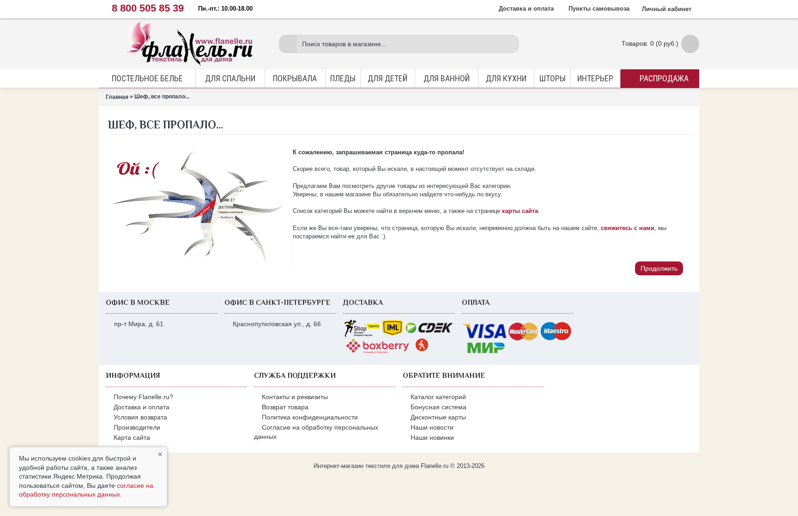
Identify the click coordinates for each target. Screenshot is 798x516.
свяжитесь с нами (627, 228)
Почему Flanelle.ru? (143, 397)
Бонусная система (438, 407)
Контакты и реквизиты (295, 397)
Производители (137, 427)
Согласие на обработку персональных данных (316, 432)
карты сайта (520, 210)
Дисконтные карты (438, 417)
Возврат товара (285, 407)
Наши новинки (432, 437)
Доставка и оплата (141, 407)
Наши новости (432, 427)
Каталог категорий (438, 397)
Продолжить (659, 268)
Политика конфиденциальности (310, 417)
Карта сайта (132, 437)
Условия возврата (140, 417)
